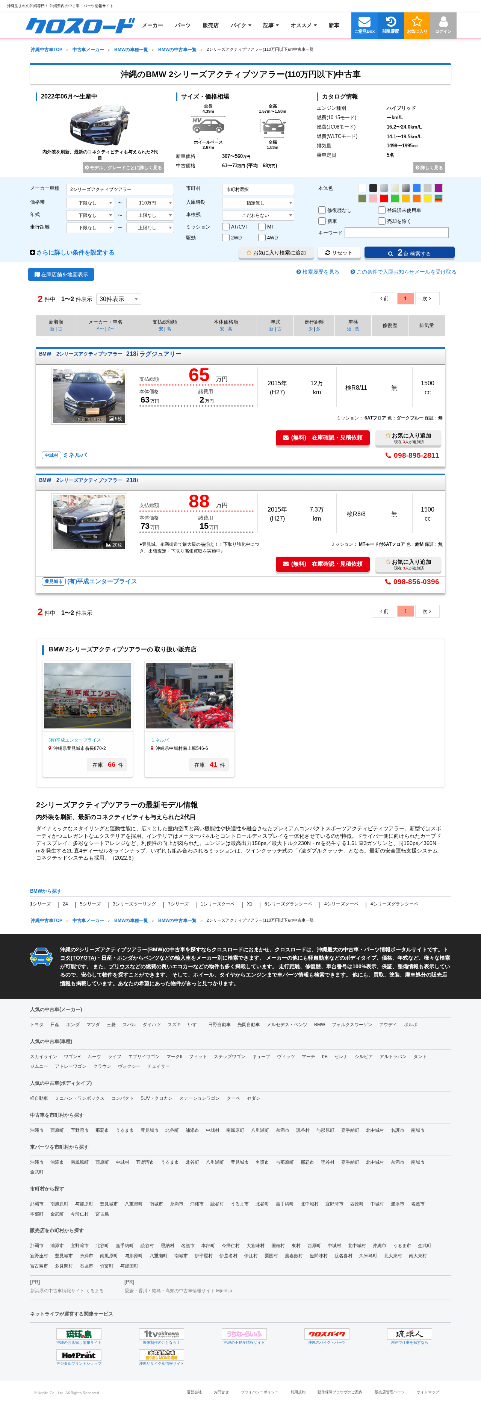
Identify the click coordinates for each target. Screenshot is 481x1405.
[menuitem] (80, 25)
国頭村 (278, 1245)
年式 (35, 214)
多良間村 (64, 1266)
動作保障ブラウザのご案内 (340, 1392)
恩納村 (167, 1245)
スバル (129, 1024)
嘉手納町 (350, 1130)
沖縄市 (37, 1130)
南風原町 (235, 1130)
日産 (106, 958)
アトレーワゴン (70, 1066)
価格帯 (37, 202)
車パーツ (287, 975)
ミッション (198, 227)
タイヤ (227, 975)
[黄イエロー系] (428, 198)
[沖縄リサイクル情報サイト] (161, 1355)
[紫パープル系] (438, 188)
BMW (155, 949)
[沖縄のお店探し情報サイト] (78, 1334)
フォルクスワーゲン (352, 1024)
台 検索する (413, 252)
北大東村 (393, 1255)
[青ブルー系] (417, 188)
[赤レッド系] (384, 198)
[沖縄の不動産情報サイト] (244, 1334)
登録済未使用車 (404, 210)
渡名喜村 (343, 1255)
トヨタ (37, 1024)
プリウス (119, 966)
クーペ (233, 1098)
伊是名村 (228, 1255)
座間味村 (319, 1255)
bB (325, 1056)
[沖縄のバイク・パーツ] (326, 1334)
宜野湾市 (80, 1130)
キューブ (261, 1056)
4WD (272, 238)
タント (420, 1056)
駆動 (191, 238)
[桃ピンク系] (373, 198)
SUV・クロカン (156, 1098)
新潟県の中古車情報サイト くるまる (67, 1290)
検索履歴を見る (321, 272)
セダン (253, 1098)
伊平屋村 (204, 1255)
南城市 (418, 1130)
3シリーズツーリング (134, 904)
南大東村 (418, 1255)
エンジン (256, 975)
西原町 (57, 1130)
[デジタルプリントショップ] (78, 1355)
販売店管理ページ (390, 1392)
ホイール (203, 975)
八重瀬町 (260, 1130)
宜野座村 (39, 1255)
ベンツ (151, 958)
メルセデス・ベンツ (287, 1024)
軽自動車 (318, 958)
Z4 (65, 904)
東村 (296, 1245)
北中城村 (375, 1130)
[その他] (438, 198)
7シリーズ (178, 904)
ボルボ (410, 1024)
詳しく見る (431, 167)
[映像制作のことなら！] (161, 1334)
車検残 (193, 214)
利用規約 (298, 1392)
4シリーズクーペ (341, 904)
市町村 (193, 188)
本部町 (37, 1214)
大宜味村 (256, 1245)
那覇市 (102, 1130)
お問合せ (221, 1392)
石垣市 (86, 1266)
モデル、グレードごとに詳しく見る (125, 167)
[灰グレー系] (428, 188)
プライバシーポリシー (259, 1392)
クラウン (102, 1066)
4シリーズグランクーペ (394, 904)
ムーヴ (94, 1056)
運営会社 (194, 1392)
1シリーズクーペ (218, 904)
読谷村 (303, 1130)
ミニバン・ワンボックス (79, 1098)
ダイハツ (152, 1024)
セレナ (341, 1056)
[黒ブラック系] (373, 188)
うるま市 (125, 1130)
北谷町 (172, 1130)
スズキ (174, 1024)
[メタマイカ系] (406, 188)
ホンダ (125, 958)
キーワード (330, 233)
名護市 (397, 1130)
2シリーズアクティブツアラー (111, 949)
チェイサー (158, 1066)
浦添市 (192, 1130)
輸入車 (183, 958)
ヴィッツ (286, 1056)
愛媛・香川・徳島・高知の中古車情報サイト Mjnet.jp (178, 1290)
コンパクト (122, 1098)
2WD (236, 238)
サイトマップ (428, 1392)
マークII (174, 1056)
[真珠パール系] (395, 188)
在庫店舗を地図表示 (64, 274)
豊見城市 (150, 1130)
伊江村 (251, 1255)
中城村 (212, 1130)
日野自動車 (219, 1024)
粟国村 (271, 1255)
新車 (332, 221)
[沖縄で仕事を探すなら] (409, 1334)
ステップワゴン (229, 1056)
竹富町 (106, 1266)
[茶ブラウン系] (362, 198)
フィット (198, 1056)
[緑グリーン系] (395, 198)
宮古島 (102, 1214)
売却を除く (399, 221)
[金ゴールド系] (406, 198)
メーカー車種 (44, 188)
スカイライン (43, 1056)
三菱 (111, 1024)
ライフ (114, 1056)
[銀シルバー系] (384, 188)
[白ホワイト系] (362, 188)
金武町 (37, 1172)
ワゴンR (72, 1056)
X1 (250, 904)
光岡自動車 (248, 1024)
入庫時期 (196, 202)
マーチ (308, 1056)
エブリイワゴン (144, 1056)
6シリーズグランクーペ (288, 904)
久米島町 (368, 1255)
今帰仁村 (80, 1214)
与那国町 (129, 1266)
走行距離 (40, 227)
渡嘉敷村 (294, 1255)
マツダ (93, 1024)
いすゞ (194, 1024)
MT (270, 227)
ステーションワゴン (199, 1098)
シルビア (364, 1056)
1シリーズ (40, 904)
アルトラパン (393, 1056)
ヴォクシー (129, 1066)
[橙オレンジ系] (417, 198)
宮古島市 (39, 1266)
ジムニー (39, 1066)
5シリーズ (90, 904)
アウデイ (388, 1024)
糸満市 (282, 1130)
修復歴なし (339, 210)
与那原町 (325, 1130)
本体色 (325, 188)
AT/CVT (239, 227)
